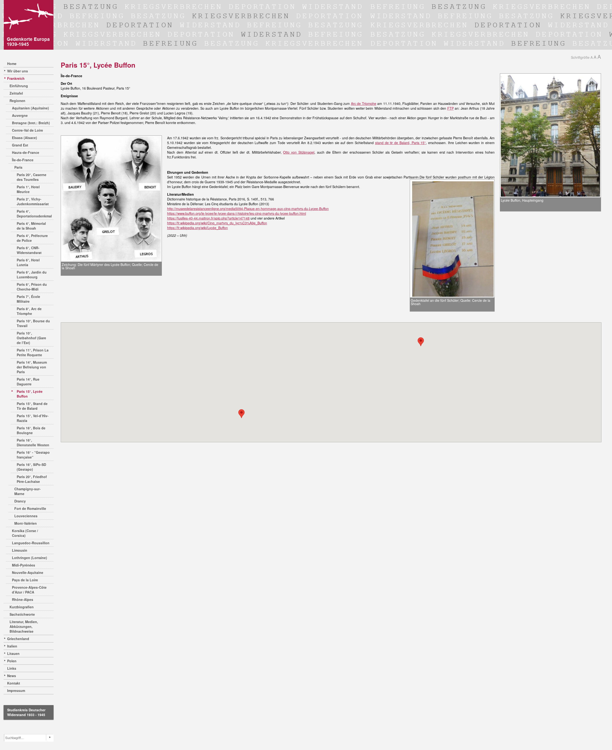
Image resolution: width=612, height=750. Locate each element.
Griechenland (18, 638)
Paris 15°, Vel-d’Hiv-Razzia (33, 418)
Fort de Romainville (30, 508)
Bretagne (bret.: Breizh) (31, 122)
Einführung (19, 85)
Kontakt (13, 683)
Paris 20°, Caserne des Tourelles (31, 177)
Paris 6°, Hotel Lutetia (28, 262)
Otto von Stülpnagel (298, 152)
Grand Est (20, 145)
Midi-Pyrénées (23, 565)
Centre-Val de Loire (27, 130)
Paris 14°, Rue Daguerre (28, 381)
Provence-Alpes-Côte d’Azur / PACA (29, 589)
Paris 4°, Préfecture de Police (32, 238)
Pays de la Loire (25, 579)
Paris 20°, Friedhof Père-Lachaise (32, 479)
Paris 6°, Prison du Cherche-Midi (32, 286)
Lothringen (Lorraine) (29, 557)
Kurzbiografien (22, 606)
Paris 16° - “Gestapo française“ (33, 454)
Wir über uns (17, 71)
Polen (11, 660)
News (11, 675)
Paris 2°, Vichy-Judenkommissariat (33, 201)
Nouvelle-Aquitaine (27, 572)
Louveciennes (26, 515)
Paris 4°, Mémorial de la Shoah (31, 226)
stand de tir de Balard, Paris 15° (400, 142)
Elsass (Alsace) (24, 137)
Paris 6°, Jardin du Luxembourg (32, 274)
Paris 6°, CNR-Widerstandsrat (29, 250)
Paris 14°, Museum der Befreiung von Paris (32, 367)
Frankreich (16, 78)
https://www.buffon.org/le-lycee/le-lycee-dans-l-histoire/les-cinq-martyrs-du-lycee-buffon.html (236, 213)
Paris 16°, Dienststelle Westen (33, 442)
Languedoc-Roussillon (30, 542)
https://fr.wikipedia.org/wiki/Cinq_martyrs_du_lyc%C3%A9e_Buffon (217, 223)
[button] (421, 341)
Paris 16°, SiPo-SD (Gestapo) (31, 467)
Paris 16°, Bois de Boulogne (31, 430)
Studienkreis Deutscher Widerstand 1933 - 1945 (26, 712)
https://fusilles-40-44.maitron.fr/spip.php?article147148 (208, 218)
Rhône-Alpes (22, 599)
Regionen (17, 100)
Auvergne (20, 115)
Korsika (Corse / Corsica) (25, 533)
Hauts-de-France (25, 152)
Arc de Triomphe (363, 103)
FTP (450, 108)
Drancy (20, 501)
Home (11, 63)
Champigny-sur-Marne (27, 491)
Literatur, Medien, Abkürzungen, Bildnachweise (24, 626)
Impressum (16, 690)
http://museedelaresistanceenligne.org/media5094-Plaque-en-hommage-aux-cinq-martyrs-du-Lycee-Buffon (248, 208)
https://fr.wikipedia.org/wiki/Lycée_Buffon (197, 227)
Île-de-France (22, 159)
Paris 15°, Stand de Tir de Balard (32, 406)
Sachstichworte (22, 614)
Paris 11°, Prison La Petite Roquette (33, 352)
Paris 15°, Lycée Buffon (30, 394)
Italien (12, 646)
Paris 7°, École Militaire (28, 299)
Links (11, 668)
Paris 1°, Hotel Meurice (28, 189)
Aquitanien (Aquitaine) (30, 108)
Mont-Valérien (25, 523)
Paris (18, 167)
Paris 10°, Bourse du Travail (33, 323)
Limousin (19, 550)
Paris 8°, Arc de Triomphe (29, 311)
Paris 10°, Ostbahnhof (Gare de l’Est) (31, 338)
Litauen (13, 653)
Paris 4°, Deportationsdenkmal (34, 213)
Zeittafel (16, 93)
